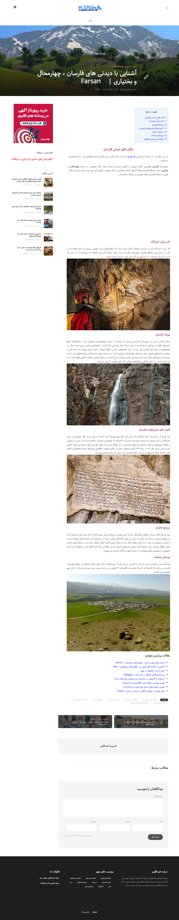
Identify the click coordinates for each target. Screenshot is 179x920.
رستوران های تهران (82, 882)
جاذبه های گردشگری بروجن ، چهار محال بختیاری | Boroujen (90, 723)
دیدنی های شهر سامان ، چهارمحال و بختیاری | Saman (140, 663)
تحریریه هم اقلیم (132, 89)
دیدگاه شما (159, 796)
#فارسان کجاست (97, 700)
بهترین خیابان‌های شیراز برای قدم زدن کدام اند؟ (144, 687)
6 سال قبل (123, 89)
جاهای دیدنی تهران (106, 878)
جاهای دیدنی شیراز (91, 878)
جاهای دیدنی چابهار (75, 878)
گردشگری (100, 886)
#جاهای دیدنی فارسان (130, 700)
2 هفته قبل (38, 185)
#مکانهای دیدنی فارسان (159, 703)
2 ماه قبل (38, 198)
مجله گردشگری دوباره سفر (49, 878)
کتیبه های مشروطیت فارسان (153, 128)
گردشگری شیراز (89, 886)
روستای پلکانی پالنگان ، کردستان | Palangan (144, 675)
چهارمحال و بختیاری (118, 66)
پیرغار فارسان (159, 124)
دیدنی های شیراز (106, 882)
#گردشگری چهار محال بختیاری (139, 703)
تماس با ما (85, 912)
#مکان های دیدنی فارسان (80, 700)
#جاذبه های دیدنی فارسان (149, 700)
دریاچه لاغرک (159, 132)
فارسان (134, 66)
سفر (71, 882)
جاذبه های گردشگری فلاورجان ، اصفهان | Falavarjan (139, 723)
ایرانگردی (128, 66)
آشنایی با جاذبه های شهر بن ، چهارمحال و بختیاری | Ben (139, 667)
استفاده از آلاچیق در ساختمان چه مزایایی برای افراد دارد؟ (139, 679)
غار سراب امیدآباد (158, 121)
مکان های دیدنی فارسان (156, 117)
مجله (90, 20)
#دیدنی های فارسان (113, 700)
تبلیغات (94, 912)
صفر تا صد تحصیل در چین (152, 671)
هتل (110, 886)
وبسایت (93, 821)
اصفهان (146, 719)
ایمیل (127, 821)
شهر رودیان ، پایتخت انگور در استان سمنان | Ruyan (141, 691)
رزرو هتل (94, 882)
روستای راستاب (159, 135)
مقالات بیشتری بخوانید (155, 139)
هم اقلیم (132, 157)
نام (161, 821)
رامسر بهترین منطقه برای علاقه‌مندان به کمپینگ (143, 683)
